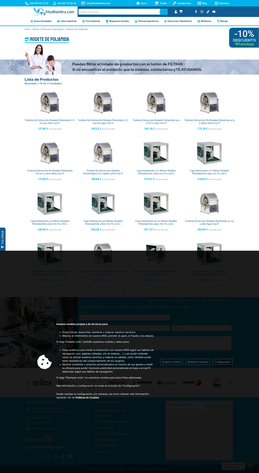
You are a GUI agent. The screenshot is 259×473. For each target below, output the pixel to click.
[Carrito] (181, 11)
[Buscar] (164, 12)
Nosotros (224, 3)
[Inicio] (138, 3)
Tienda (163, 3)
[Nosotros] (216, 3)
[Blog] (199, 3)
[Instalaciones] (174, 3)
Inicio (143, 3)
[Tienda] (157, 3)
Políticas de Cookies (87, 397)
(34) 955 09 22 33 (39, 3)
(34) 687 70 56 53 (66, 3)
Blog (204, 3)
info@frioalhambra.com (98, 3)
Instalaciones (184, 3)
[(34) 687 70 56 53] (54, 3)
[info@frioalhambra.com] (83, 3)
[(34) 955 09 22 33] (26, 3)
